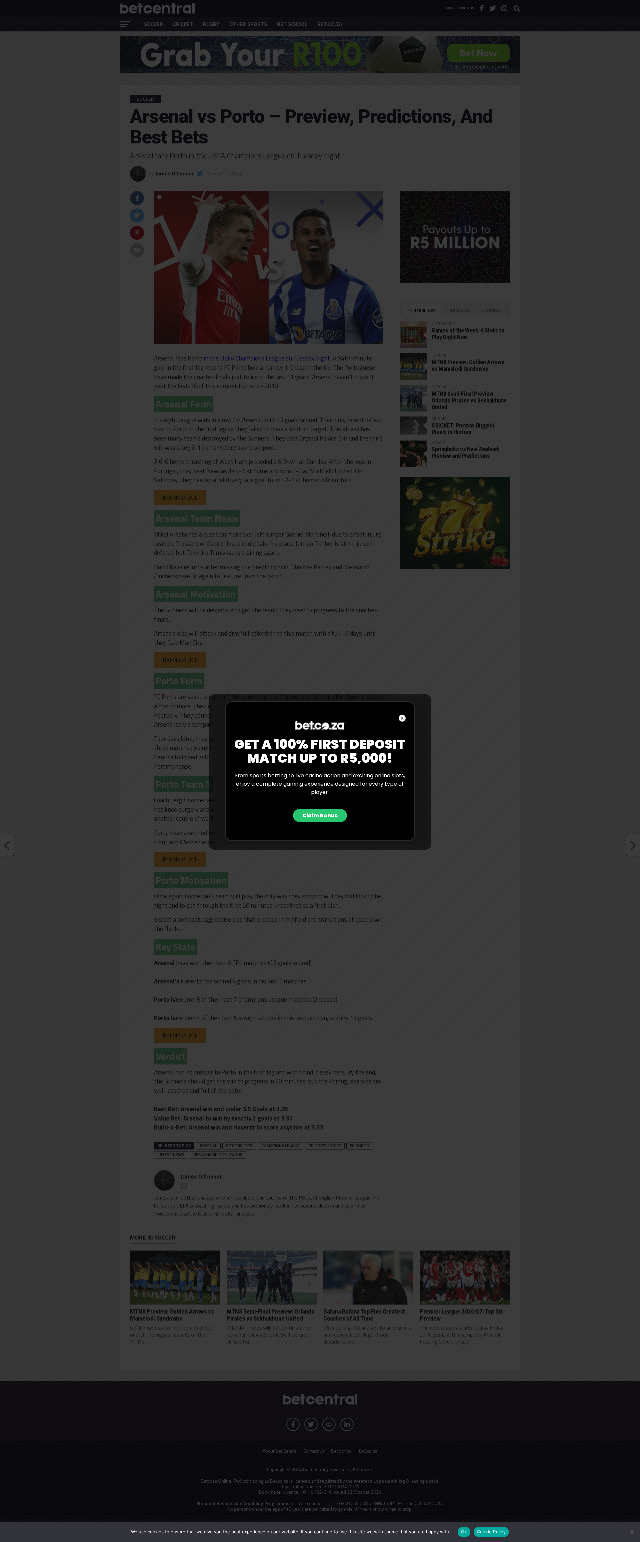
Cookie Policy (491, 1531)
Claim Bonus (320, 815)
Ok (464, 1531)
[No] (631, 1532)
